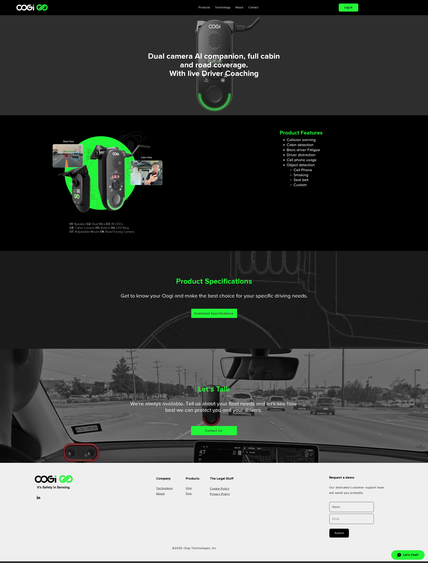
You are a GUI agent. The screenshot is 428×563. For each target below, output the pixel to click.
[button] (204, 7)
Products (192, 478)
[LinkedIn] (38, 498)
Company (163, 478)
